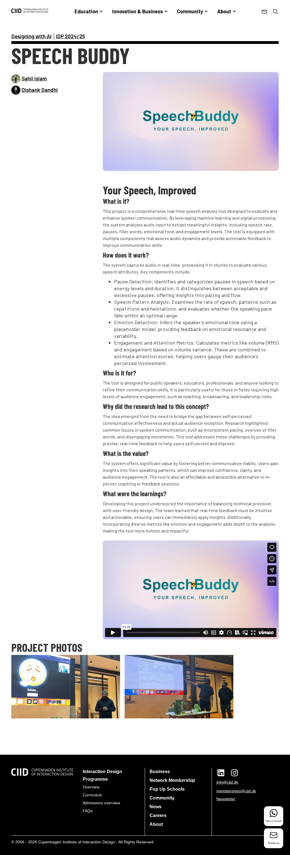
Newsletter (225, 799)
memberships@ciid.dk (236, 791)
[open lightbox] (191, 121)
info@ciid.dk (227, 782)
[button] (88, 11)
